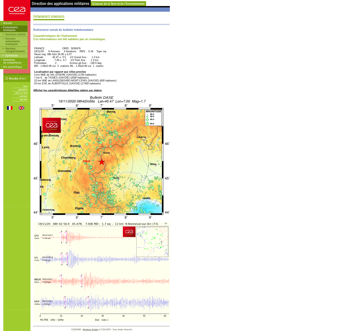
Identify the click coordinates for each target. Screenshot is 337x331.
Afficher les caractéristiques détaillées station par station (67, 90)
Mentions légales (90, 329)
